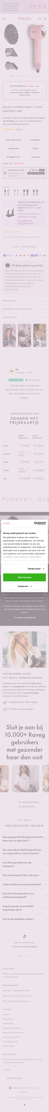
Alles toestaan (24, 577)
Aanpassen (23, 586)
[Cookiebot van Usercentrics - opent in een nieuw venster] (34, 523)
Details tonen (34, 569)
